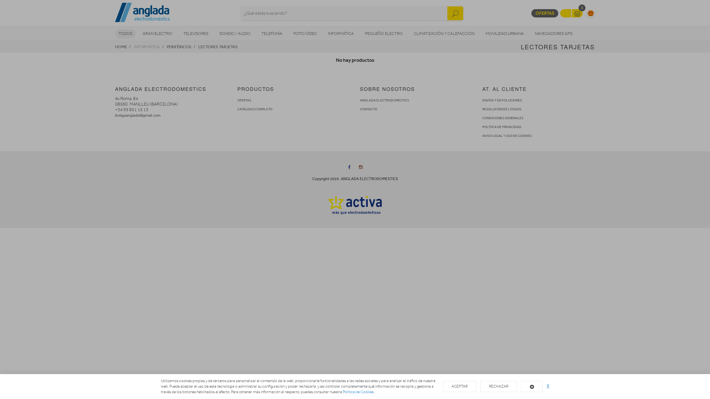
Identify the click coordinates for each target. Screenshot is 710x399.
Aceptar (460, 386)
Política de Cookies (358, 392)
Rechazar (498, 386)
